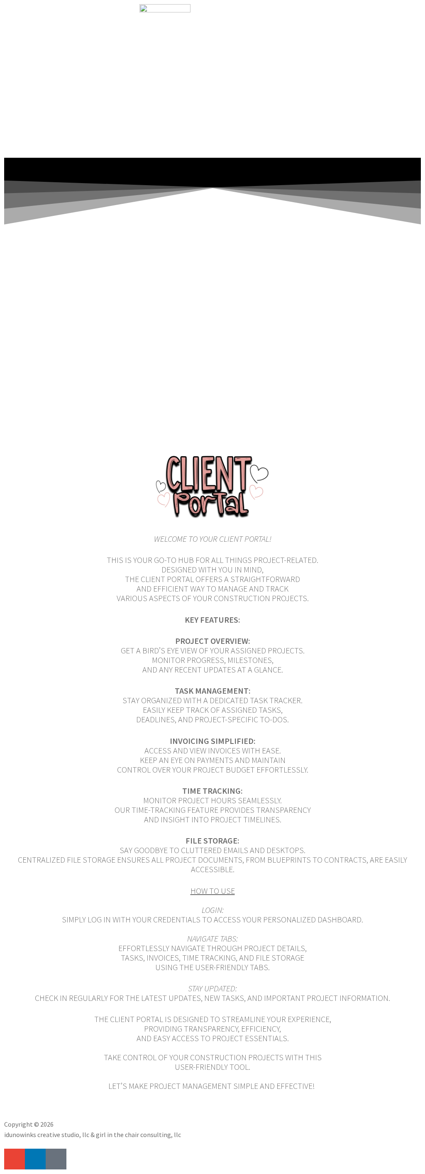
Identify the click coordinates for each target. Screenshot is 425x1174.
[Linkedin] (35, 1159)
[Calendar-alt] (56, 1159)
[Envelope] (14, 1159)
